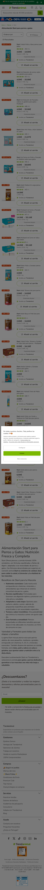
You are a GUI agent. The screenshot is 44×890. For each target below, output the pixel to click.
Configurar (22, 448)
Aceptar (22, 453)
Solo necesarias (22, 459)
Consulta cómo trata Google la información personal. (24, 442)
